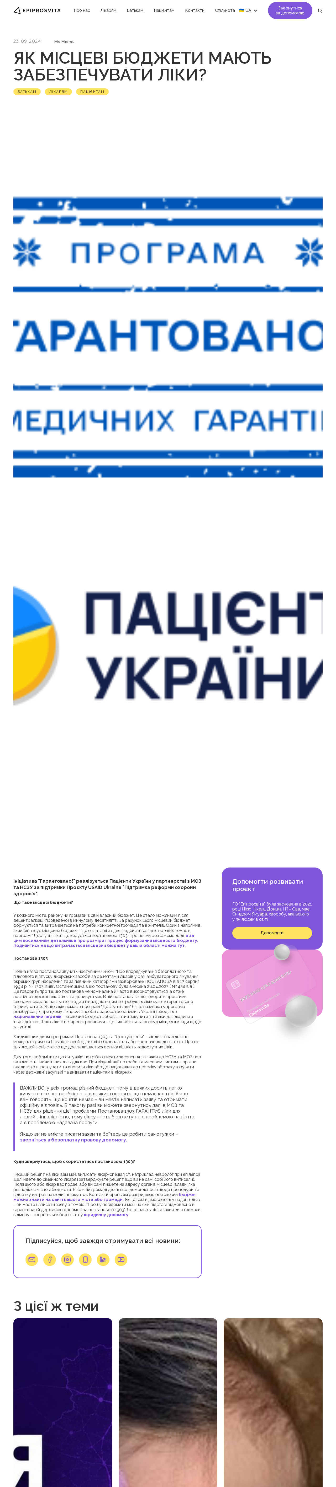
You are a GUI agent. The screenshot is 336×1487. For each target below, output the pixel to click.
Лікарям (108, 10)
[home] (37, 10)
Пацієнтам (164, 10)
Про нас (82, 10)
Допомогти (272, 933)
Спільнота (225, 10)
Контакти (194, 10)
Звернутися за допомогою (290, 10)
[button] (247, 10)
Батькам (135, 10)
